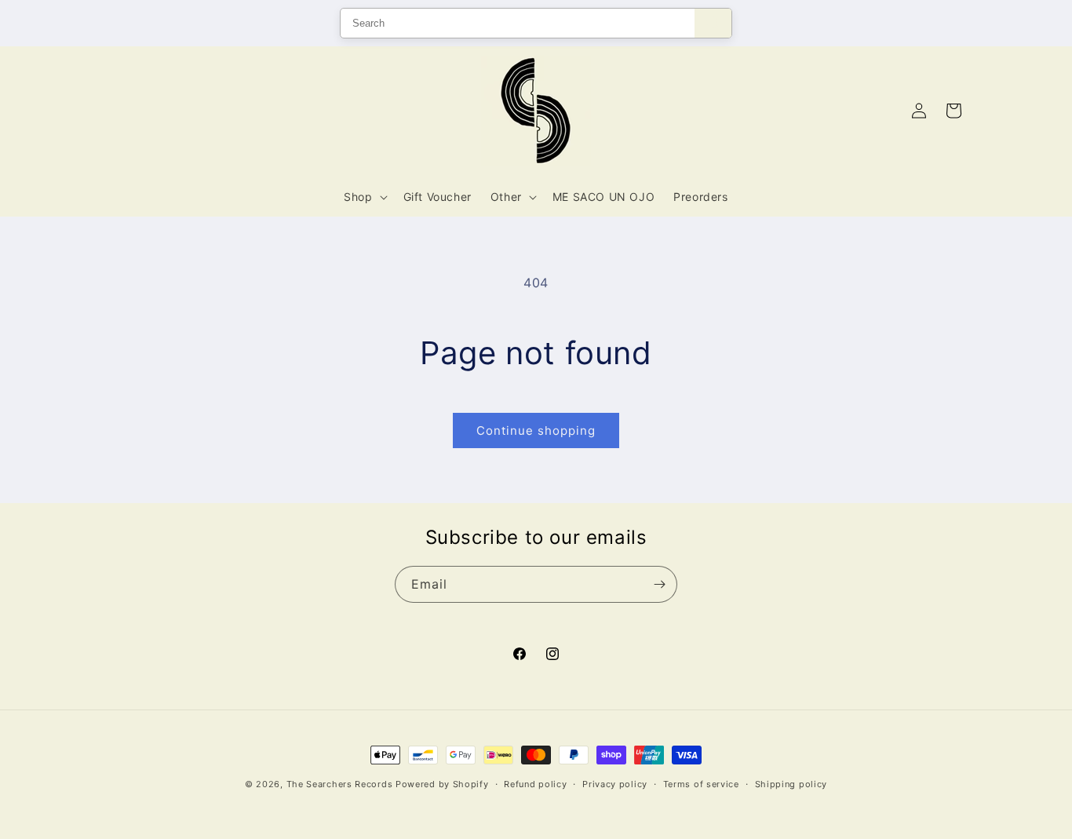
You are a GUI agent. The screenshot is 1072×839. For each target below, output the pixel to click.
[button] (363, 197)
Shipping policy (791, 784)
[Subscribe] (659, 584)
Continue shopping (536, 430)
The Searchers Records (339, 784)
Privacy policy (614, 784)
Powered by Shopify (442, 784)
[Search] (713, 23)
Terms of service (701, 784)
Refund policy (535, 784)
